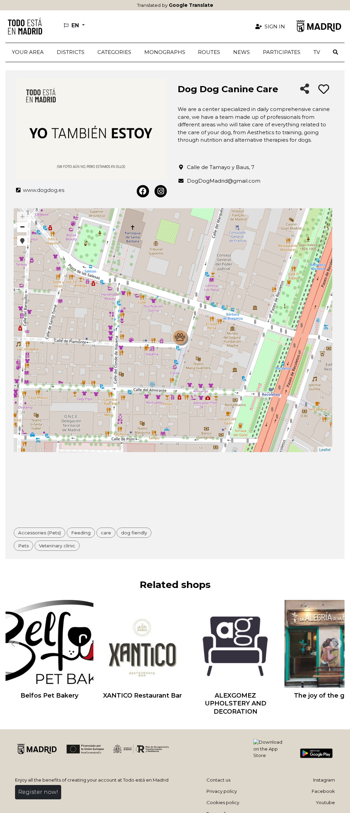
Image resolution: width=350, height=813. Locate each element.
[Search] (335, 52)
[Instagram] (160, 191)
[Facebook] (143, 191)
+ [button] (22, 216)
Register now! (38, 792)
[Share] (305, 89)
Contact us (218, 780)
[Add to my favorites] (323, 89)
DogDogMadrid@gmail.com (223, 181)
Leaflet (325, 449)
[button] (70, 52)
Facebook (323, 791)
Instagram (324, 780)
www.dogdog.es (43, 190)
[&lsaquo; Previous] (12, 643)
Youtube (325, 802)
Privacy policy (221, 791)
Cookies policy (222, 802)
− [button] (22, 227)
